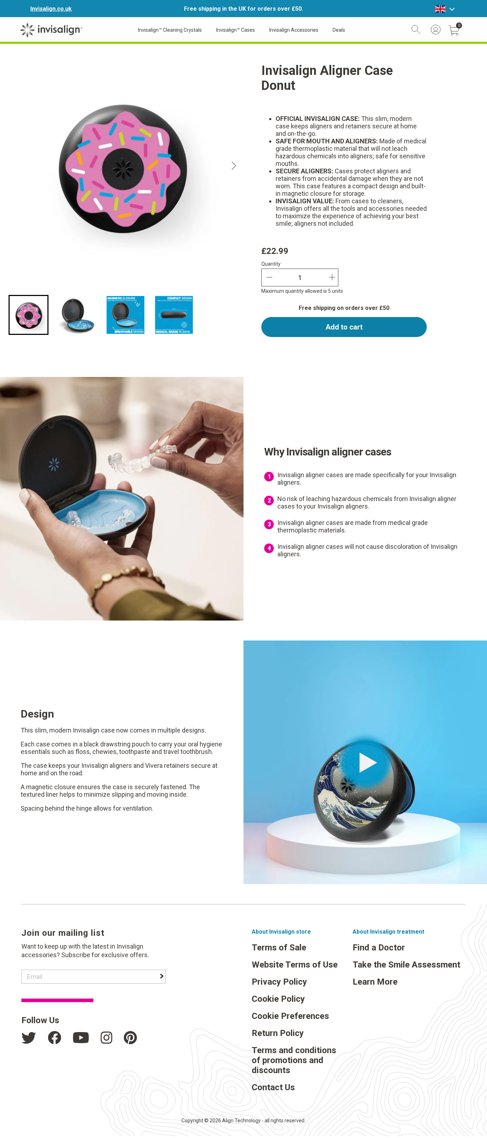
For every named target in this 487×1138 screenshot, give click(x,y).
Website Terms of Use (295, 965)
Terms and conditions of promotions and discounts (294, 1060)
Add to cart (344, 327)
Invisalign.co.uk (51, 8)
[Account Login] (436, 30)
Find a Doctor (379, 948)
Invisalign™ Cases (235, 30)
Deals (339, 30)
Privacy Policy (279, 982)
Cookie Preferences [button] (290, 1016)
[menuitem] (28, 315)
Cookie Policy (278, 999)
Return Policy (278, 1033)
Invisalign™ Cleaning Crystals (170, 30)
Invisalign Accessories (293, 30)
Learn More (375, 982)
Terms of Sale (279, 948)
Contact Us (273, 1087)
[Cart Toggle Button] (453, 30)
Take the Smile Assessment (406, 965)
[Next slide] (234, 165)
